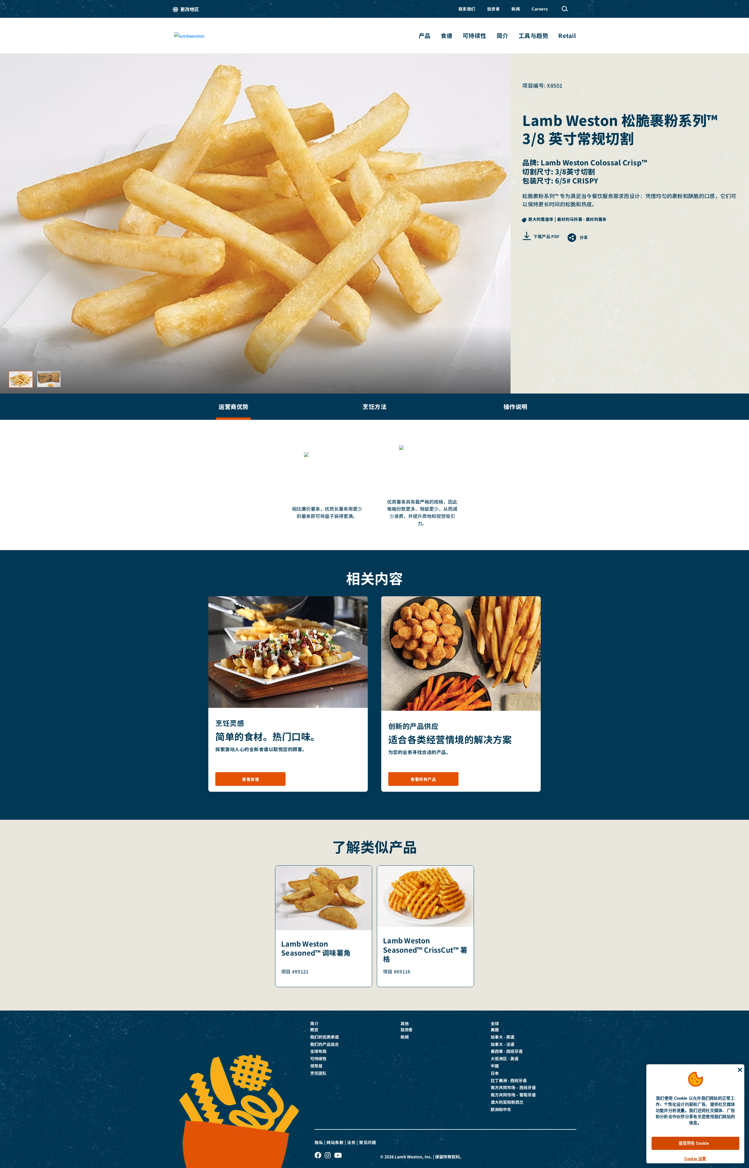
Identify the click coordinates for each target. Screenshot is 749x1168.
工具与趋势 (533, 35)
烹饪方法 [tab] (374, 406)
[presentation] (234, 407)
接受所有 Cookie (694, 1143)
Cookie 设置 (695, 1158)
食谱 (447, 35)
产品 (425, 35)
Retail (567, 35)
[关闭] (740, 1070)
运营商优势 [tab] (234, 406)
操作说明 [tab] (516, 406)
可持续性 (475, 35)
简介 (503, 35)
